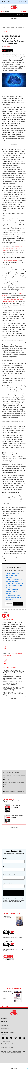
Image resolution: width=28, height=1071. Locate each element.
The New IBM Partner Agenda (7, 917)
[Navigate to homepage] (14, 8)
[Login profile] (26, 11)
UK (22, 7)
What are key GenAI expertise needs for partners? (12, 591)
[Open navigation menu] (2, 11)
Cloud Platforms (7, 655)
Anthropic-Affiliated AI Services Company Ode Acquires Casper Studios (12, 678)
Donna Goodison (7, 46)
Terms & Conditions (5, 1043)
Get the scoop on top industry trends (12, 937)
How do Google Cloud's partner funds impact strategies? (13, 575)
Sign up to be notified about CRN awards (14, 801)
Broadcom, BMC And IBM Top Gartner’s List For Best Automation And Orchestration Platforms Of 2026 (13, 672)
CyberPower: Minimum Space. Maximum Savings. (14, 791)
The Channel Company (7, 1032)
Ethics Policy (5, 1028)
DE (20, 7)
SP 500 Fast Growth (21, 14)
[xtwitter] (11, 1037)
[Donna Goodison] (5, 618)
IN (5, 7)
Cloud (3, 31)
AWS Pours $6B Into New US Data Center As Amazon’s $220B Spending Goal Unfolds (13, 683)
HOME (3, 27)
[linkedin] (7, 1037)
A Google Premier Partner (9, 260)
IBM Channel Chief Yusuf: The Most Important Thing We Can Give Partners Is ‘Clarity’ (13, 688)
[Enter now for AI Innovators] (8, 813)
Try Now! (21, 1)
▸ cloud (12, 27)
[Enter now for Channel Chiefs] (8, 823)
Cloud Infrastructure (17, 653)
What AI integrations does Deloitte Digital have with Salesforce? (13, 597)
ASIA (3, 7)
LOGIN (23, 11)
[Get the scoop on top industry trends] (8, 944)
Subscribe (5, 998)
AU (8, 7)
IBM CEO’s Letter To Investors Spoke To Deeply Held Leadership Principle (13, 694)
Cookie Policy (4, 1047)
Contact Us (4, 1025)
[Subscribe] (18, 1001)
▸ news (7, 27)
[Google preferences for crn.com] (7, 51)
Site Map (11, 1047)
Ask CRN (18, 603)
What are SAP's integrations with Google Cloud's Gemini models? (14, 585)
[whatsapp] (23, 1037)
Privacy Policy (15, 1043)
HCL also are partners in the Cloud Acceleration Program (12, 248)
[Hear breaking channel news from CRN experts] (8, 957)
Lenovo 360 (6, 779)
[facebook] (2, 1037)
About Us (4, 1021)
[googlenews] (19, 1037)
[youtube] (15, 1037)
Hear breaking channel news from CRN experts (13, 950)
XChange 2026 (12, 14)
